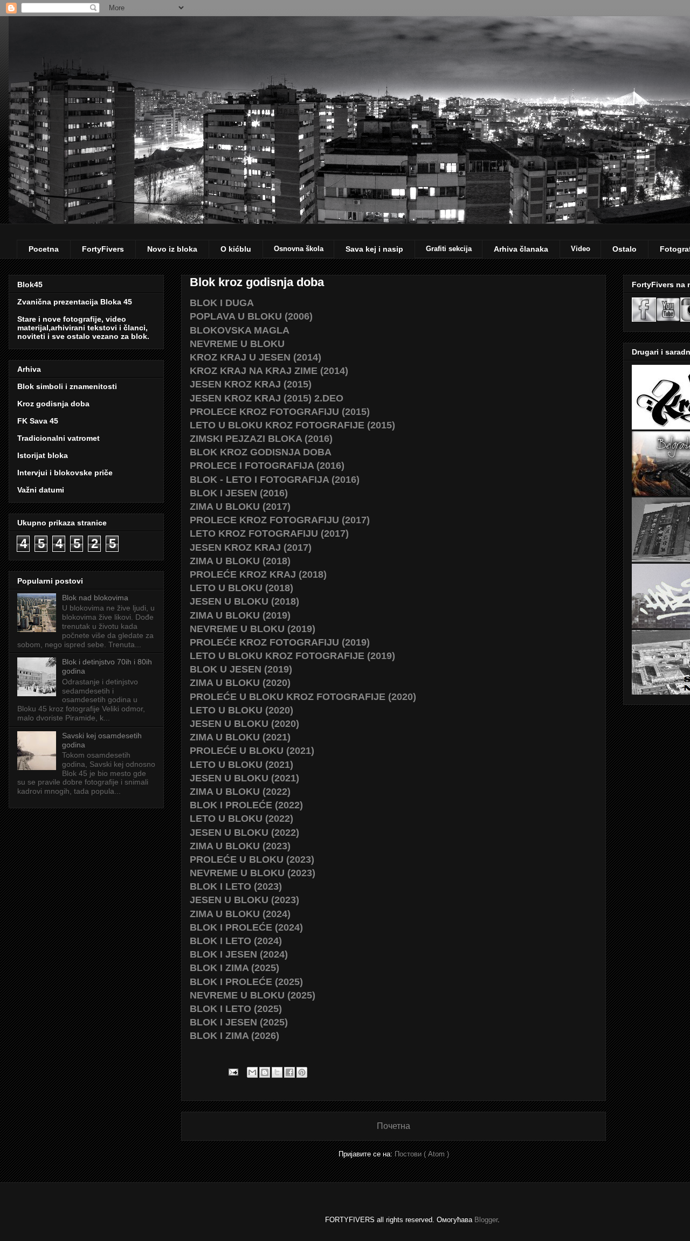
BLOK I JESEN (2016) (239, 493)
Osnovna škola (298, 249)
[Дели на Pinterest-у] (301, 1072)
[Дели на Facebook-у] (289, 1072)
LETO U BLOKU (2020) (241, 710)
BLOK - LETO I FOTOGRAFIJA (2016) (275, 479)
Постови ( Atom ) (422, 1154)
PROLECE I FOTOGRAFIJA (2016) (267, 465)
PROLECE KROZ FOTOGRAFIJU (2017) (280, 520)
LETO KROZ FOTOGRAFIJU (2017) (269, 533)
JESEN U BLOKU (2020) (244, 723)
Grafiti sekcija (449, 249)
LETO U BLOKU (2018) (241, 588)
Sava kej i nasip (374, 249)
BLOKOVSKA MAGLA (239, 330)
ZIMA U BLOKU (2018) (240, 561)
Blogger (486, 1220)
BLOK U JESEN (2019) (241, 669)
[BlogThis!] (264, 1072)
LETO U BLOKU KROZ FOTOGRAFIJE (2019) (292, 655)
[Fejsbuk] (644, 319)
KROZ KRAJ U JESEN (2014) (255, 357)
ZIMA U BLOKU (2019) (240, 615)
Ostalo (624, 249)
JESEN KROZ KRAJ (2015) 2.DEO (266, 398)
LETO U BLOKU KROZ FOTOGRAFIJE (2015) (292, 425)
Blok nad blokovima (95, 597)
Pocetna (44, 249)
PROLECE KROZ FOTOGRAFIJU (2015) (280, 411)
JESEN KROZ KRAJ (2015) (251, 384)
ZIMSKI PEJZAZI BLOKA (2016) (261, 438)
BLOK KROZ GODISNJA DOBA (261, 452)
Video (580, 249)
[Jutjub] (668, 319)
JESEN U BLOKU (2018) (244, 601)
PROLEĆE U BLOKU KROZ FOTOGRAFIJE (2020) (303, 696)
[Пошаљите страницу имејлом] (232, 1071)
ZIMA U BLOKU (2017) (240, 506)
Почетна (393, 1126)
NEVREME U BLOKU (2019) (252, 628)
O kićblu (235, 249)
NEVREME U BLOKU (237, 343)
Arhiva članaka (521, 249)
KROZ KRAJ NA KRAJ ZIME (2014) (269, 370)
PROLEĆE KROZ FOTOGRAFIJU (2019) (280, 642)
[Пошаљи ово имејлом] (252, 1072)
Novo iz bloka (172, 249)
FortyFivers (103, 249)
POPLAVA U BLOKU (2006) (251, 316)
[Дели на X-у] (277, 1072)
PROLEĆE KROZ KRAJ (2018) (258, 574)
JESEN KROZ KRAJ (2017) (251, 547)
